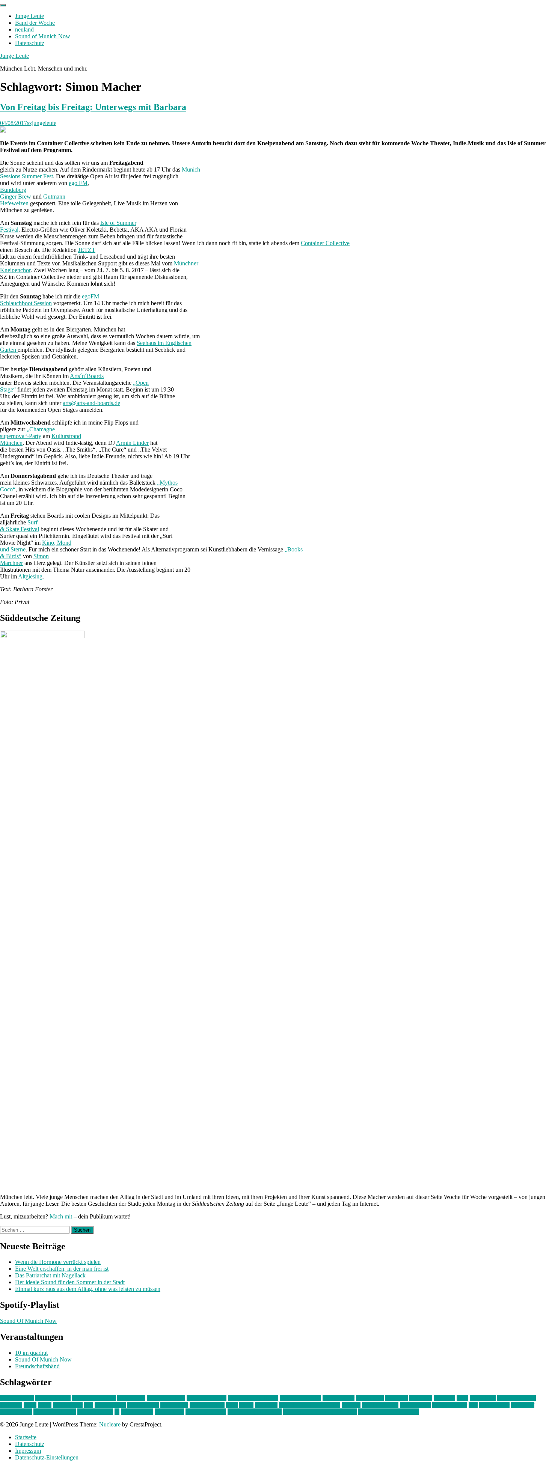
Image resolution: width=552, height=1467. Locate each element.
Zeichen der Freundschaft (388, 1411)
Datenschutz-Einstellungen (46, 1457)
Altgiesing (30, 576)
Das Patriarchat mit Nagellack (50, 1275)
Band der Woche (35, 23)
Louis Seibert (143, 1405)
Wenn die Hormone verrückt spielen (58, 1262)
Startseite (25, 1437)
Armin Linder (132, 443)
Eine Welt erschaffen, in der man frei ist (62, 1268)
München (266, 1405)
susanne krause (95, 1411)
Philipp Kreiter (449, 1405)
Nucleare (110, 1424)
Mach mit (61, 1216)
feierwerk (396, 1398)
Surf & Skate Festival (19, 525)
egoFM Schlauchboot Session (49, 299)
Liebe (44, 1405)
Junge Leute (29, 16)
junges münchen (516, 1398)
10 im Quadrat (17, 1398)
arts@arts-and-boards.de (91, 403)
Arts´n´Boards (87, 376)
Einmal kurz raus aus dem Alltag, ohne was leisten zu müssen (87, 1289)
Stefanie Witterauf (54, 1411)
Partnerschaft (415, 1405)
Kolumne (11, 1405)
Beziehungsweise (300, 1398)
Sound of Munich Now (42, 36)
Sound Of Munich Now (28, 1321)
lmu (88, 1405)
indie (462, 1398)
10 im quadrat (31, 1353)
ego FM (78, 183)
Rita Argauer (494, 1405)
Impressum (28, 1450)
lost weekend (110, 1405)
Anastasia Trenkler (94, 1398)
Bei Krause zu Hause (253, 1398)
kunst (30, 1405)
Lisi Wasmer (68, 1405)
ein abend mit (338, 1398)
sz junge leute (137, 1411)
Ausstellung (131, 1398)
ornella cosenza (380, 1405)
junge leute (483, 1398)
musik (246, 1405)
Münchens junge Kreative (309, 1405)
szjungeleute (41, 123)
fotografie (420, 1398)
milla (232, 1405)
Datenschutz (29, 43)
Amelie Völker (53, 1398)
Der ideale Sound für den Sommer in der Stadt (70, 1282)
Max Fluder (174, 1405)
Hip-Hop (444, 1398)
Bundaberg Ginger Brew (15, 193)
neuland (24, 29)
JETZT (86, 250)
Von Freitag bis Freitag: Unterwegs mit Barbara (93, 107)
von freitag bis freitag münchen (320, 1411)
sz (117, 1411)
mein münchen (207, 1405)
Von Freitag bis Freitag (255, 1411)
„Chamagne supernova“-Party (27, 432)
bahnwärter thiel (166, 1398)
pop (473, 1405)
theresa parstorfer (206, 1411)
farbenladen (370, 1398)
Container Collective (325, 243)
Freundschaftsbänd (37, 1366)
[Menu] (3, 5)
